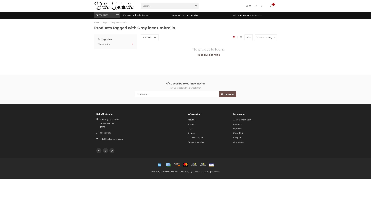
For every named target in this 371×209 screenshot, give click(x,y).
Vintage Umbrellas (196, 142)
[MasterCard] (185, 165)
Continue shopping (208, 55)
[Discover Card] (176, 165)
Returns (191, 133)
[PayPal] (194, 165)
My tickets (237, 128)
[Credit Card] (168, 165)
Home (96, 22)
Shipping (191, 124)
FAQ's (190, 128)
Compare (237, 137)
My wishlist (238, 133)
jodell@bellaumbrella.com (111, 139)
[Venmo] (203, 165)
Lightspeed (194, 171)
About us (191, 119)
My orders (237, 124)
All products (238, 142)
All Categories (104, 44)
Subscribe (229, 94)
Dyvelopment (214, 171)
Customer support (196, 137)
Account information (242, 119)
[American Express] (159, 165)
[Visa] (211, 165)
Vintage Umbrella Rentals (136, 15)
